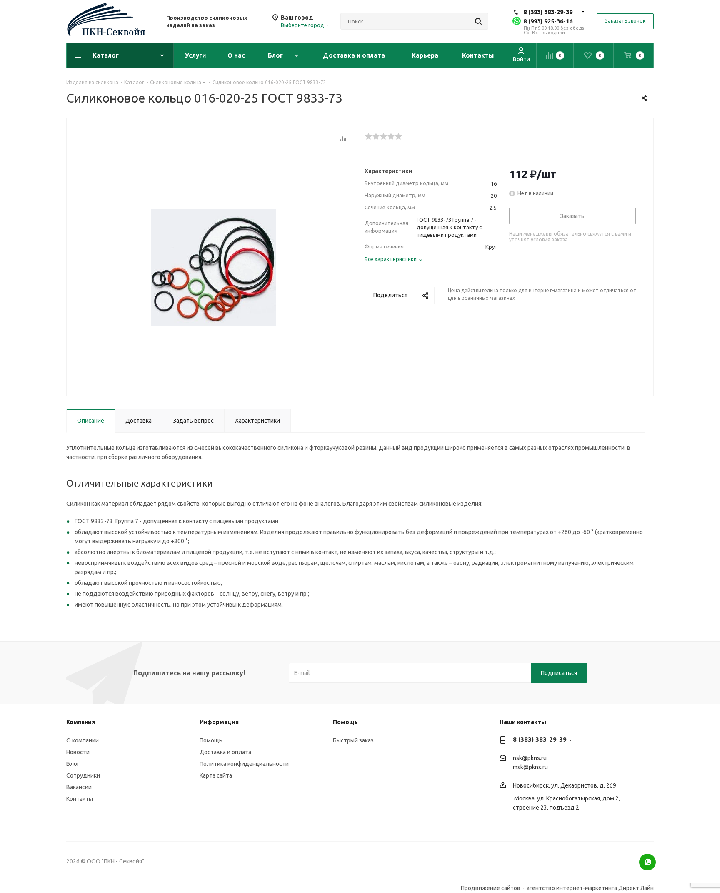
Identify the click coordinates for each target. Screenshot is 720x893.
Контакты (79, 798)
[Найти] (478, 21)
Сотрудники (83, 775)
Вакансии (79, 787)
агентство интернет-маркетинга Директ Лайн (590, 888)
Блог (73, 763)
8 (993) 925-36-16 (547, 21)
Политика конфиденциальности (244, 763)
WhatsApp (647, 862)
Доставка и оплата (225, 752)
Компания (80, 722)
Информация (219, 722)
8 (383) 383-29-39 (547, 11)
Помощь (211, 740)
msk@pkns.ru (530, 767)
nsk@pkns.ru (530, 758)
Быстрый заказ (353, 740)
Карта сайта (216, 775)
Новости (78, 752)
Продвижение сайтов (490, 888)
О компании (82, 740)
